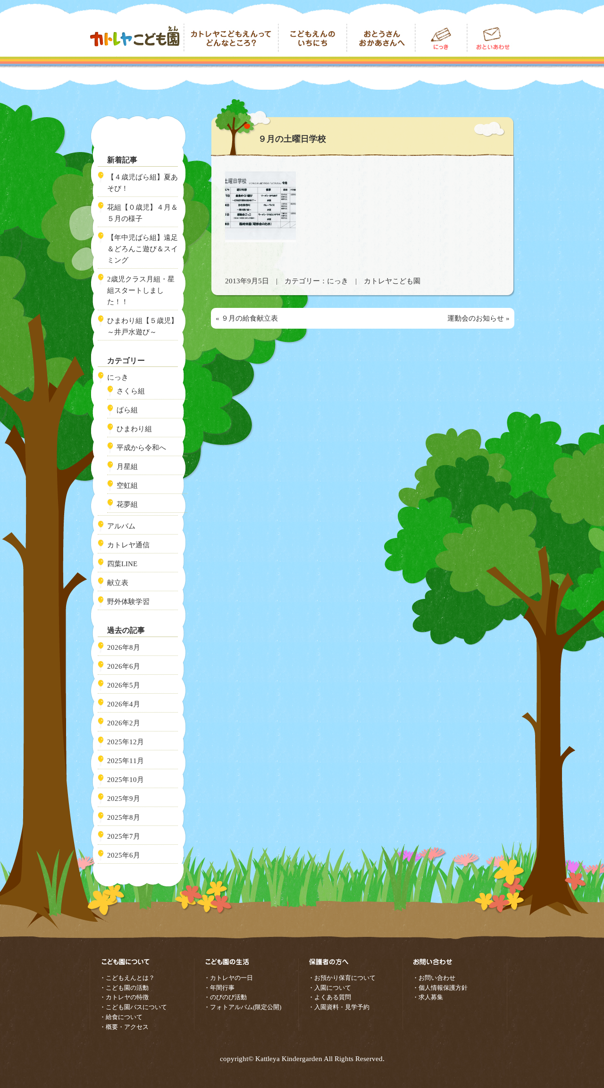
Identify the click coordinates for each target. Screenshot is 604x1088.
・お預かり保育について (342, 977)
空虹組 (127, 485)
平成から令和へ (141, 447)
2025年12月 (125, 742)
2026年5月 (123, 685)
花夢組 (127, 504)
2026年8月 (123, 647)
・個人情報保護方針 (440, 987)
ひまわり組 (134, 429)
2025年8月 (123, 817)
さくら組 (131, 391)
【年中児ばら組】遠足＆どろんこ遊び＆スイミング (142, 249)
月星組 (127, 466)
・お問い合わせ (433, 977)
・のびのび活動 (225, 997)
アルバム (121, 526)
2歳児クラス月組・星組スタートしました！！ (141, 290)
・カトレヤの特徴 (124, 997)
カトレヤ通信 (128, 545)
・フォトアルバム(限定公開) (242, 1007)
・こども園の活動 (124, 987)
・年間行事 (219, 987)
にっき (337, 281)
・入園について (329, 987)
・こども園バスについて (133, 1007)
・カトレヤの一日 (228, 977)
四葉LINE (122, 564)
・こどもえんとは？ (127, 977)
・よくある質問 (329, 997)
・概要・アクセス (124, 1026)
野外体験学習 (128, 601)
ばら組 (127, 410)
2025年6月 (123, 855)
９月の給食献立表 (249, 318)
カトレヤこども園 (137, 38)
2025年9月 (123, 798)
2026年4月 (123, 704)
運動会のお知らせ (475, 318)
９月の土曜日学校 (292, 139)
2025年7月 (123, 836)
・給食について (121, 1016)
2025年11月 (125, 761)
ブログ (441, 38)
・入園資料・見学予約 (338, 1007)
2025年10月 (125, 779)
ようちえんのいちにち (312, 38)
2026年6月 (123, 666)
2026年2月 (123, 723)
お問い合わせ (490, 38)
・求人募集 (427, 997)
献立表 (117, 582)
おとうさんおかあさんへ (381, 38)
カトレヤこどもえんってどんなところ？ (231, 38)
